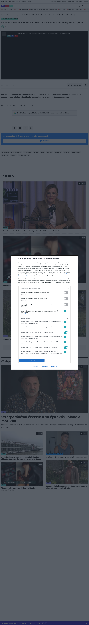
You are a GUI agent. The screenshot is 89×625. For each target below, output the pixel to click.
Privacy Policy (54, 366)
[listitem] (44, 289)
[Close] (74, 259)
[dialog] (44, 312)
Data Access (44, 366)
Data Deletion (34, 366)
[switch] (66, 292)
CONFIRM (32, 360)
